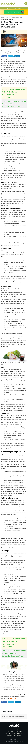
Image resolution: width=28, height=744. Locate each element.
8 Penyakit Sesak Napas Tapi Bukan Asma (13, 716)
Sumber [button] (5, 633)
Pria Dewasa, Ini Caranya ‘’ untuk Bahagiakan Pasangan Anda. (14, 103)
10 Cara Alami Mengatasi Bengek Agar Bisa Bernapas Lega (12, 24)
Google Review (12, 698)
